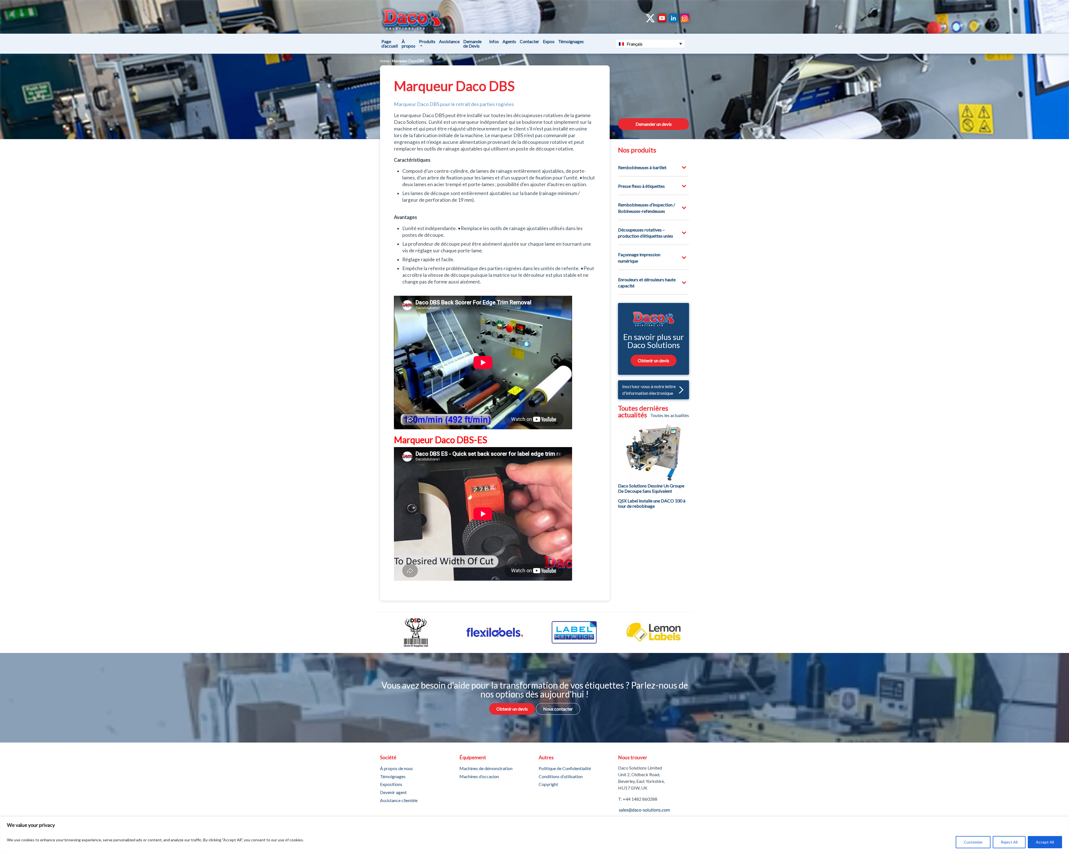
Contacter (529, 41)
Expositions (391, 784)
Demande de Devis (472, 43)
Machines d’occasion (479, 776)
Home (384, 61)
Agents (509, 41)
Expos (549, 41)
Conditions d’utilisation (561, 776)
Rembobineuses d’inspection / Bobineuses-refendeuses (646, 207)
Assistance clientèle (399, 800)
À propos (408, 43)
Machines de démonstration (486, 768)
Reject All (1009, 842)
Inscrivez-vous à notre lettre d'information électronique (649, 390)
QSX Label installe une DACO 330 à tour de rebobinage (651, 503)
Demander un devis (654, 124)
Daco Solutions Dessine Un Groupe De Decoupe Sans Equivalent (651, 488)
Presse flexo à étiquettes (641, 186)
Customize (973, 842)
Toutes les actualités (669, 415)
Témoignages (571, 41)
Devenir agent (393, 792)
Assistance (449, 41)
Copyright (548, 784)
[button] (679, 389)
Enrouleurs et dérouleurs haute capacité (647, 282)
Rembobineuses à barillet (642, 167)
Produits (427, 41)
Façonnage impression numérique (639, 257)
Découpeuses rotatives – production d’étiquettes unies (645, 232)
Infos (494, 41)
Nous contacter (558, 708)
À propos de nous (396, 768)
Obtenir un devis (653, 360)
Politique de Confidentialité (565, 768)
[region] (534, 835)
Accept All (1045, 842)
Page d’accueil (389, 43)
